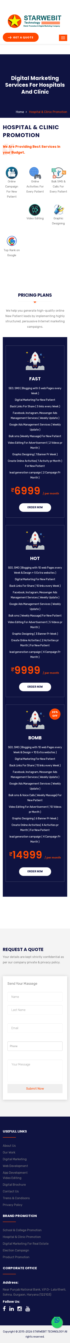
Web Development (15, 1166)
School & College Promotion (22, 1230)
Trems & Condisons (16, 1198)
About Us (9, 1145)
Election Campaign (16, 1250)
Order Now (35, 507)
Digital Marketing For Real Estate (26, 1243)
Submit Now (35, 1088)
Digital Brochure (14, 1184)
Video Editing (12, 1178)
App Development (15, 1172)
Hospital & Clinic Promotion (22, 1237)
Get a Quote (22, 37)
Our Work (9, 1152)
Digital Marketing (15, 1159)
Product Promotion (16, 1257)
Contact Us (11, 1191)
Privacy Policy (12, 1205)
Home (20, 112)
